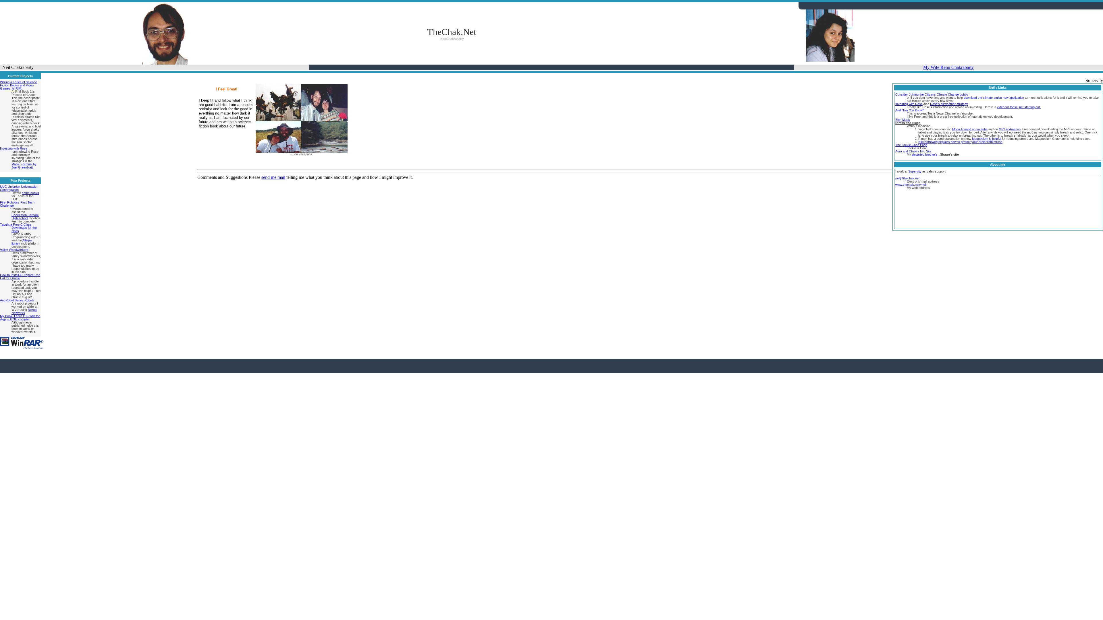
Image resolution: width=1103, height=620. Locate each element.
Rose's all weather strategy (949, 104)
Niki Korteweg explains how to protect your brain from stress (960, 142)
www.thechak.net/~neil (910, 184)
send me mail (273, 177)
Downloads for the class (24, 229)
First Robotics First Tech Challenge (17, 204)
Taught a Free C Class (16, 224)
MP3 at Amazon (1010, 129)
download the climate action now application (994, 97)
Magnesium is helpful (986, 138)
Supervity (914, 171)
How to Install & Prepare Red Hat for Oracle (20, 276)
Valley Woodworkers (14, 249)
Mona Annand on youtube (970, 129)
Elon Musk (902, 119)
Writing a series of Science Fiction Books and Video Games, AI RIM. (18, 85)
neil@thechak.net (907, 178)
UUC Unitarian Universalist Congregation (18, 188)
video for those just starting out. (1019, 107)
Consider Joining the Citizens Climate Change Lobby (931, 94)
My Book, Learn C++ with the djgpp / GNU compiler (20, 317)
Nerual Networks (24, 311)
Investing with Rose (13, 148)
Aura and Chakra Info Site (913, 151)
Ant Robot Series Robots (17, 300)
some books (30, 193)
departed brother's (925, 154)
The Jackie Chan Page (911, 145)
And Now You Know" (909, 110)
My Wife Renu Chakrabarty (948, 67)
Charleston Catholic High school (25, 216)
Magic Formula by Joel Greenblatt (23, 165)
